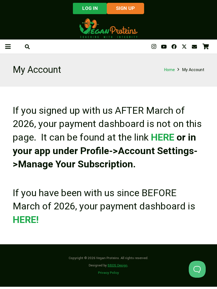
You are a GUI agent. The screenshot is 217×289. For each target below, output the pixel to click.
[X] (184, 46)
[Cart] (205, 47)
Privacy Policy (108, 272)
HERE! (26, 220)
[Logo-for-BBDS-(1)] (108, 28)
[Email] (194, 46)
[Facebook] (174, 46)
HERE (162, 137)
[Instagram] (154, 46)
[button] (8, 46)
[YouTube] (164, 46)
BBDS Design (117, 265)
